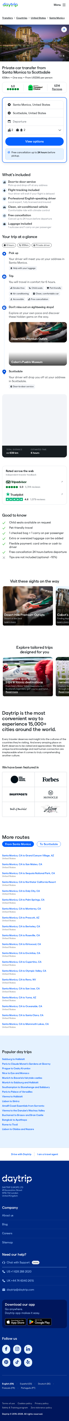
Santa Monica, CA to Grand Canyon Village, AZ (28, 855)
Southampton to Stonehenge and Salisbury (26, 1087)
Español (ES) (26, 1384)
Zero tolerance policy (41, 1407)
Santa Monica (57, 17)
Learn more (10, 622)
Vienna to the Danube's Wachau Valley (23, 1110)
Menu (57, 4)
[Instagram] (17, 1349)
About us (7, 1215)
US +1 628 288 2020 (19, 1271)
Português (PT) (28, 1388)
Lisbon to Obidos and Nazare (18, 1129)
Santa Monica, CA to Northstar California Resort (29, 882)
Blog (5, 1224)
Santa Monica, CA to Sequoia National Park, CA (28, 873)
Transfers (7, 17)
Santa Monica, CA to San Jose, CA (21, 988)
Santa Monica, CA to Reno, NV (19, 979)
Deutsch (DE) (44, 1384)
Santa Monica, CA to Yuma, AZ (19, 997)
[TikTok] (17, 1362)
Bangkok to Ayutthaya (14, 1119)
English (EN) (8, 1384)
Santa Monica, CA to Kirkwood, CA (21, 944)
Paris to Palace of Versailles (17, 1091)
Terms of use (8, 1403)
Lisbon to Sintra (10, 1101)
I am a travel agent (47, 1154)
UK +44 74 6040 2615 (20, 1280)
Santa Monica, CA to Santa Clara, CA (22, 1015)
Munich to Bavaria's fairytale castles (22, 1077)
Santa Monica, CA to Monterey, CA (21, 908)
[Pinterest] (6, 1362)
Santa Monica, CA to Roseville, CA (21, 935)
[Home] (10, 5)
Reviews (57, 89)
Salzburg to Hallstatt (13, 1059)
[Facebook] (6, 1349)
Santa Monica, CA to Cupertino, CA (21, 961)
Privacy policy (41, 1403)
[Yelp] (28, 1362)
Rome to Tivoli (10, 1124)
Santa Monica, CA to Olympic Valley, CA (24, 970)
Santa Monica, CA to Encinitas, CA (21, 953)
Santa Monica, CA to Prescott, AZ (20, 917)
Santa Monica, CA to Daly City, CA (21, 891)
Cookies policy (25, 1403)
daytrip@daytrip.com (20, 1289)
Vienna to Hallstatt (12, 1096)
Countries (21, 17)
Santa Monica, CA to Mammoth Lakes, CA (25, 1024)
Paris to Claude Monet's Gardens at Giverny (26, 1063)
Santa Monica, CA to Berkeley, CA (21, 926)
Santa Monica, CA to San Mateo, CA (22, 864)
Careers (7, 1233)
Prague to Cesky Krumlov (16, 1068)
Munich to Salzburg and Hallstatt (20, 1082)
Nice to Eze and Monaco (15, 1073)
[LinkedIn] (28, 1349)
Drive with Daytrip (21, 1154)
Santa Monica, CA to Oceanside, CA (22, 1006)
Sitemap (7, 1242)
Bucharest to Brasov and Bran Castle (22, 1115)
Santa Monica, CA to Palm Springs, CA (23, 899)
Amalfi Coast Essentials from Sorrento (23, 1105)
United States (38, 17)
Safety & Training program (15, 1407)
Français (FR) (8, 1388)
